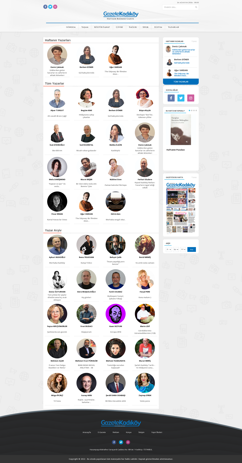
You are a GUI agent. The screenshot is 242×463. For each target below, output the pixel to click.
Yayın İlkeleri (156, 432)
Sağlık (133, 27)
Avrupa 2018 (115, 332)
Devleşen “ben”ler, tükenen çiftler (145, 115)
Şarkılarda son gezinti (57, 332)
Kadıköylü (115, 150)
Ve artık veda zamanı (145, 263)
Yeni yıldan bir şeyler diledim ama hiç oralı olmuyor (57, 297)
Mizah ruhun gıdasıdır (86, 150)
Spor (145, 27)
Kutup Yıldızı (86, 263)
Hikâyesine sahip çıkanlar (86, 115)
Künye (129, 432)
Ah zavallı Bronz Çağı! (57, 116)
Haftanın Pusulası (176, 149)
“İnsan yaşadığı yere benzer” (116, 262)
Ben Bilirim (57, 150)
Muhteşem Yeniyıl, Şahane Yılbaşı (115, 297)
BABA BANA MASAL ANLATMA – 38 (86, 366)
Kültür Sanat (102, 27)
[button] (189, 110)
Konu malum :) (145, 297)
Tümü (194, 41)
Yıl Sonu (57, 401)
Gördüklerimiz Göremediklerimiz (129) (144, 331)
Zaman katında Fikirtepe (116, 185)
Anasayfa (87, 432)
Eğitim (158, 27)
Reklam (116, 432)
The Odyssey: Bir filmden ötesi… (116, 72)
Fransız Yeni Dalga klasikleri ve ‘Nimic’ (57, 366)
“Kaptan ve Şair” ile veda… (57, 185)
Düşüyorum (86, 332)
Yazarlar (173, 27)
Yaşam (85, 27)
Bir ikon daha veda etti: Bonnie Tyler (86, 185)
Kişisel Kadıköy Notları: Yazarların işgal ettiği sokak (145, 185)
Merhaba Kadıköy (57, 263)
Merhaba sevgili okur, (115, 219)
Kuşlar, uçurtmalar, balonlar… (86, 400)
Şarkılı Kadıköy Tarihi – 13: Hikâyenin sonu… (145, 366)
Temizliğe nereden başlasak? (115, 366)
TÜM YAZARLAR (181, 81)
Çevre (119, 27)
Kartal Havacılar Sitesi (57, 219)
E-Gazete (102, 432)
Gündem (70, 27)
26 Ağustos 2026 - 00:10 (188, 2)
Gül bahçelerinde (86, 72)
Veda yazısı (145, 401)
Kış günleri (86, 297)
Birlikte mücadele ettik (115, 401)
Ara (191, 249)
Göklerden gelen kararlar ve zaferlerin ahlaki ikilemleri (57, 72)
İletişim (141, 432)
